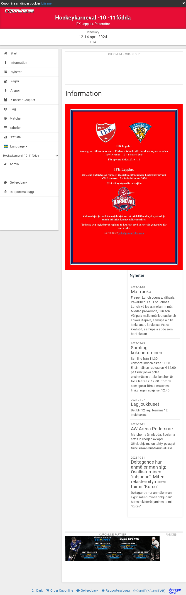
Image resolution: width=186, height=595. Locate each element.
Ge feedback (18, 182)
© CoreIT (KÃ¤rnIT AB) (149, 591)
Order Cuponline (61, 590)
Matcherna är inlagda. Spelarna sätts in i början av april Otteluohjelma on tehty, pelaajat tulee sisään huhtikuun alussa (153, 436)
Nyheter (137, 275)
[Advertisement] (124, 67)
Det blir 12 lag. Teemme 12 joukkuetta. (149, 407)
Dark (39, 590)
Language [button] (17, 146)
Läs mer (47, 3)
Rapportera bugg (22, 192)
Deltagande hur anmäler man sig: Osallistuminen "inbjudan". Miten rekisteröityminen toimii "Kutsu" (152, 482)
